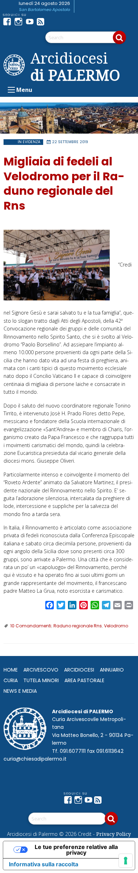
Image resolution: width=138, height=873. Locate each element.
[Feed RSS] (42, 21)
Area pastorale (84, 680)
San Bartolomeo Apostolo (44, 9)
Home (11, 669)
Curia (11, 680)
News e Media (20, 691)
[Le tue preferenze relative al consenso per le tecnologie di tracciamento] (125, 860)
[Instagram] (19, 21)
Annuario (112, 669)
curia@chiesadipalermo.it (35, 758)
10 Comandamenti (30, 626)
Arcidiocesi (79, 669)
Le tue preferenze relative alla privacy (76, 849)
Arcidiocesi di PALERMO (75, 66)
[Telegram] (53, 21)
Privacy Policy (113, 834)
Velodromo (116, 626)
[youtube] (31, 21)
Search (119, 37)
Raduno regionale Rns (77, 626)
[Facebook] (8, 21)
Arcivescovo (40, 669)
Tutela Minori (41, 680)
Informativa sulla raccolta (43, 864)
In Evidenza (29, 142)
